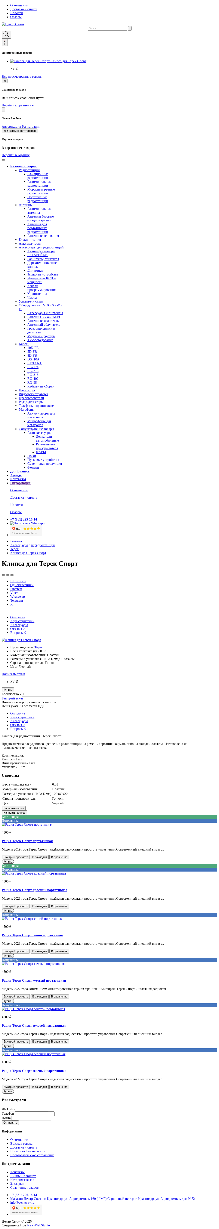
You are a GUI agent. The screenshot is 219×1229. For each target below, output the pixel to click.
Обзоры (16, 17)
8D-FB (32, 355)
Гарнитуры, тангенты (43, 259)
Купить (7, 689)
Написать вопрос (14, 812)
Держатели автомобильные (47, 438)
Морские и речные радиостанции (41, 191)
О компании (19, 5)
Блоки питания (30, 239)
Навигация (27, 390)
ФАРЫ (41, 452)
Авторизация (11, 126)
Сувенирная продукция (44, 463)
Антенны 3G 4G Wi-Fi (43, 317)
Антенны (26, 205)
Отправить (10, 1122)
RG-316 (32, 375)
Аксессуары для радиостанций (41, 247)
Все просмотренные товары (22, 76)
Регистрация (31, 126)
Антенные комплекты (43, 320)
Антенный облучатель (43, 324)
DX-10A (33, 359)
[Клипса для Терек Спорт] (21, 640)
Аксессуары (19, 625)
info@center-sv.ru (22, 1202)
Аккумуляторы (30, 243)
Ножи (31, 456)
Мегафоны (26, 409)
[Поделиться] (12, 575)
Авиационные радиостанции (37, 176)
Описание (17, 617)
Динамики (35, 270)
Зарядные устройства (42, 274)
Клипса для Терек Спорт (68, 61)
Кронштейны (37, 293)
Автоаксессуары (39, 432)
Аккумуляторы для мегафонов (41, 415)
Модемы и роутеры (41, 336)
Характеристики (22, 621)
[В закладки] (3, 575)
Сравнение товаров (24, 1187)
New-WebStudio (38, 1225)
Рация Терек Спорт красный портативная (34, 890)
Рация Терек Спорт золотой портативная (34, 1025)
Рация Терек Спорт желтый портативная (34, 980)
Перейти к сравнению (18, 105)
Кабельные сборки (41, 386)
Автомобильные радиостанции (39, 183)
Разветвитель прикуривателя (47, 446)
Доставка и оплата (23, 9)
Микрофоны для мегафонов (39, 423)
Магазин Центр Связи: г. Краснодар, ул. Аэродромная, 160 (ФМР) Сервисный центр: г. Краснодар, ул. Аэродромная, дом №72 (102, 1198)
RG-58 (32, 382)
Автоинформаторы (41, 251)
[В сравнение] (7, 575)
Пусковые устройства (43, 460)
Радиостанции (29, 170)
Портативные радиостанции (37, 199)
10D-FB (33, 348)
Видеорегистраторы (33, 394)
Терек (14, 549)
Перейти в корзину (16, 155)
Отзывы (17, 629)
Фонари (33, 467)
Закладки (17, 1183)
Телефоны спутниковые (36, 405)
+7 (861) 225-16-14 (23, 1195)
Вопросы (18, 632)
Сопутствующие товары (36, 429)
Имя (5, 1109)
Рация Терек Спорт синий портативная (32, 935)
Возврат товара (21, 1143)
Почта (6, 1118)
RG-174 (32, 367)
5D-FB (32, 351)
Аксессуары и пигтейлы (45, 313)
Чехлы (32, 297)
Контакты (17, 1172)
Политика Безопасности (28, 1151)
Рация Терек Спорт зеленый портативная (34, 1071)
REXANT (34, 363)
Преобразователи (31, 398)
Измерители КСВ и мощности (41, 280)
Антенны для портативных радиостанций (37, 228)
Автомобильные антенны (39, 210)
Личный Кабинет (23, 1176)
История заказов (22, 1180)
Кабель (24, 344)
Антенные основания (43, 236)
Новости (16, 13)
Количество (10, 694)
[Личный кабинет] (3, 109)
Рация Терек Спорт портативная (27, 841)
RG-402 (32, 378)
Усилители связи (31, 301)
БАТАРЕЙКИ (37, 255)
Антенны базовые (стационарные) (40, 218)
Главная (16, 541)
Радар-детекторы (31, 402)
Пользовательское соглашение (32, 1155)
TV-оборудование (40, 340)
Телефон (8, 1113)
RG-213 (32, 371)
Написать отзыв (13, 674)
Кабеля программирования (41, 288)
